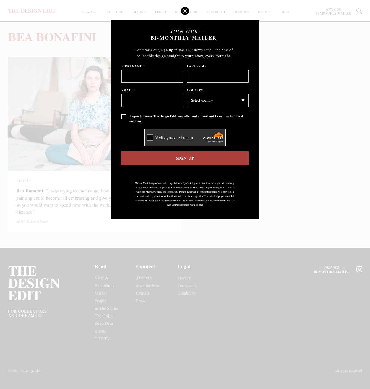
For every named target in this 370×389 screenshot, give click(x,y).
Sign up (185, 158)
